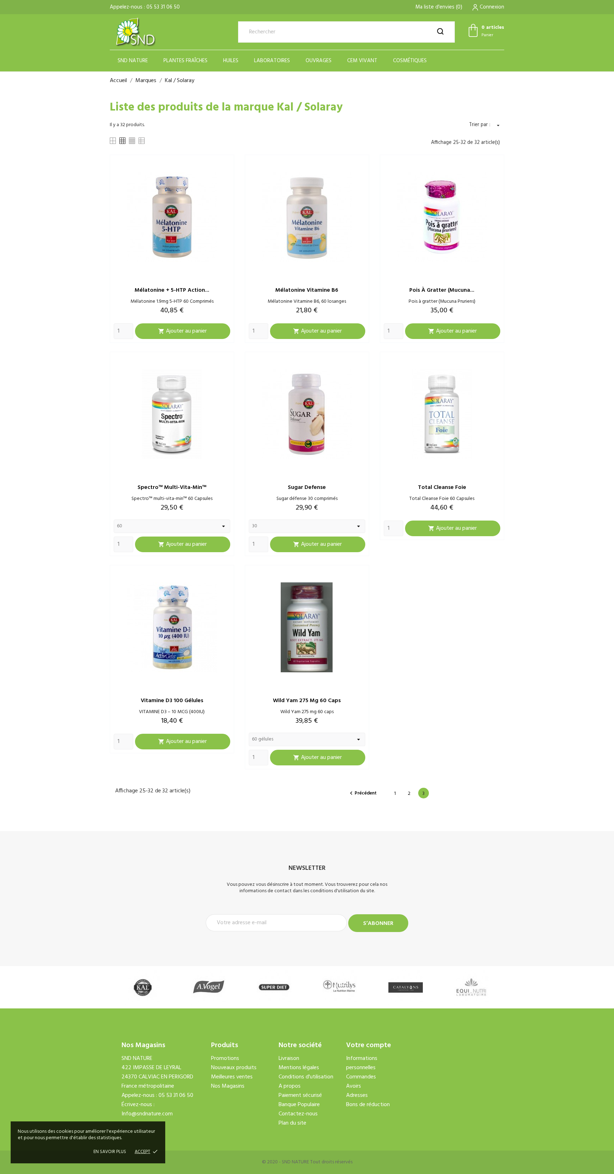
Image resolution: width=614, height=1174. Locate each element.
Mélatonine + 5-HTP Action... (172, 290)
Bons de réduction (368, 1104)
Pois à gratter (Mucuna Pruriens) (442, 301)
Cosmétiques (410, 60)
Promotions (225, 1058)
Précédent (362, 793)
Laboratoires (272, 60)
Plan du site (292, 1123)
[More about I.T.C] (471, 987)
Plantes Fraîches (185, 60)
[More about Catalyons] (340, 987)
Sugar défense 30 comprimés (307, 499)
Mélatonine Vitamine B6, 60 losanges (307, 301)
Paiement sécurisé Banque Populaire (300, 1100)
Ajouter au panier (182, 331)
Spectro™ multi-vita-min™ (172, 487)
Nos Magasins (227, 1086)
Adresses (357, 1095)
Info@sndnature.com (147, 1114)
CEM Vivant (362, 60)
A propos (290, 1086)
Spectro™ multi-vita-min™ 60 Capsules (171, 499)
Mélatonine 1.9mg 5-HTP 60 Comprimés (172, 301)
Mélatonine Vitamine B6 (306, 290)
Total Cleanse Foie (442, 487)
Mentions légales (299, 1067)
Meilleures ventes (232, 1077)
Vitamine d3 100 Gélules (172, 700)
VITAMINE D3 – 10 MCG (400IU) (172, 712)
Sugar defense (307, 487)
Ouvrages (319, 60)
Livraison (289, 1058)
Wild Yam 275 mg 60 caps (307, 700)
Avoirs (353, 1086)
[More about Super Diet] (208, 987)
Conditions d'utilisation (306, 1077)
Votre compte (368, 1045)
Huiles (230, 60)
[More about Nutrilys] (274, 987)
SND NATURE (133, 60)
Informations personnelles (361, 1063)
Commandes (361, 1077)
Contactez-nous (298, 1114)
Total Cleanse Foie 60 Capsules (441, 499)
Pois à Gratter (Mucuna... (441, 290)
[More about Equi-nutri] (405, 987)
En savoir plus (109, 1152)
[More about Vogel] (143, 987)
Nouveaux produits (234, 1067)
